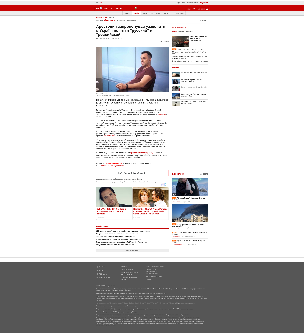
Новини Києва (121, 20)
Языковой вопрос (104, 179)
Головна (127, 13)
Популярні (181, 32)
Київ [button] (97, 9)
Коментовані (190, 32)
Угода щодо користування (154, 276)
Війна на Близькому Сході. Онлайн (194, 87)
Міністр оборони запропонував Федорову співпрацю (119, 239)
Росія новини (176, 201)
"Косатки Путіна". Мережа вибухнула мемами (191, 80)
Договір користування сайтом (155, 266)
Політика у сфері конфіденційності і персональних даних (152, 271)
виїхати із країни (110, 136)
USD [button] (111, 9)
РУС (97, 3)
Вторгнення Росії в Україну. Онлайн (187, 49)
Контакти (124, 267)
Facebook (102, 267)
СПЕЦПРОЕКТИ (204, 3)
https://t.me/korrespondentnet (112, 166)
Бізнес (158, 13)
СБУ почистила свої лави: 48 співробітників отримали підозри (123, 231)
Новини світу (176, 236)
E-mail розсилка (104, 277)
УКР (101, 3)
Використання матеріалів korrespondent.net (129, 273)
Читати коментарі (132, 250)
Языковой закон (137, 179)
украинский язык (125, 179)
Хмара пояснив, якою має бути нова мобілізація (117, 234)
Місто (144, 13)
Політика (111, 17)
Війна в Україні (131, 20)
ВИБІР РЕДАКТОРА (178, 174)
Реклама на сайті (127, 270)
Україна (136, 13)
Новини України (178, 28)
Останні (174, 32)
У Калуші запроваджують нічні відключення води (190, 61)
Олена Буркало (104, 38)
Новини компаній (177, 244)
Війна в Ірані (120, 20)
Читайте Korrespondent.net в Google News (132, 173)
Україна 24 (161, 114)
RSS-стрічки (103, 274)
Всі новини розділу (102, 17)
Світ (151, 13)
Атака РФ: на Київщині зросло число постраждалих (198, 38)
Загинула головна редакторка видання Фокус (115, 236)
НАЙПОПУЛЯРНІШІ (192, 3)
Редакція (148, 279)
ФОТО (183, 3)
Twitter (101, 270)
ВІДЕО (178, 3)
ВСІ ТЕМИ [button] (202, 20)
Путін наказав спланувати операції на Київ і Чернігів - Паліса (121, 242)
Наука (166, 13)
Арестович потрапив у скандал (142, 153)
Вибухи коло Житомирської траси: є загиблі (115, 245)
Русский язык (115, 179)
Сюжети (175, 68)
